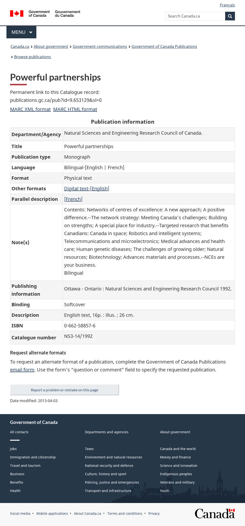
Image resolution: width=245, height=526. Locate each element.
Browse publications (32, 56)
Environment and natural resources (113, 457)
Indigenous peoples (176, 474)
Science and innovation (178, 465)
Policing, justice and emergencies (112, 482)
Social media (20, 513)
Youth (164, 490)
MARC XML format (30, 109)
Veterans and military (177, 482)
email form (22, 369)
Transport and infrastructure (108, 490)
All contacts (19, 432)
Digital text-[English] (86, 188)
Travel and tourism (25, 465)
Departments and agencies (106, 432)
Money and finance (175, 457)
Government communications (100, 46)
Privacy (154, 513)
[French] (73, 199)
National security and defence (109, 465)
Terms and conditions (124, 513)
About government (51, 46)
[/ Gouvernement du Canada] (45, 14)
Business (17, 474)
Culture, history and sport (105, 474)
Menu (19, 32)
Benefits (16, 482)
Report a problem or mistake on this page (64, 389)
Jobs (13, 448)
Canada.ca (20, 46)
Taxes (89, 448)
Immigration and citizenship (33, 457)
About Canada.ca (87, 513)
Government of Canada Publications (164, 46)
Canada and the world (178, 448)
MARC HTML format (75, 109)
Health (15, 490)
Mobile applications (52, 513)
